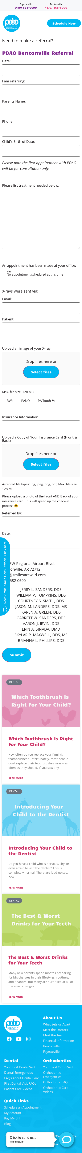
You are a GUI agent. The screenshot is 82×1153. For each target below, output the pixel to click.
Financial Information (58, 1040)
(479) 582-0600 (26, 7)
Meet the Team (54, 1035)
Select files (41, 372)
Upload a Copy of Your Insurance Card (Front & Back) (39, 439)
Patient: (8, 319)
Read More (15, 778)
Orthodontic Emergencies (52, 1074)
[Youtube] (19, 1039)
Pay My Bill (12, 1118)
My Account (12, 1113)
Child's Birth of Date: (18, 141)
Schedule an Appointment (22, 1107)
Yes (9, 271)
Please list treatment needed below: (30, 185)
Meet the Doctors (55, 1030)
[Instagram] (28, 1039)
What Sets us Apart (56, 1024)
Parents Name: (14, 101)
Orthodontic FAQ (55, 1082)
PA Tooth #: (46, 400)
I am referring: (13, 81)
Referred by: (12, 513)
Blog (7, 1124)
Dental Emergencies (18, 1072)
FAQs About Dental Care (21, 1078)
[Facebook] (9, 1039)
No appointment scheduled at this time (35, 274)
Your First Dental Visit (19, 1067)
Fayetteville (26, 4)
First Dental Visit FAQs (20, 1083)
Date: (6, 61)
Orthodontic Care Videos (55, 1089)
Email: (7, 299)
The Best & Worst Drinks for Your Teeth (38, 959)
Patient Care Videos (18, 1089)
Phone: (7, 121)
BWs (10, 400)
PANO (25, 400)
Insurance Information (20, 417)
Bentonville (56, 4)
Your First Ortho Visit (58, 1067)
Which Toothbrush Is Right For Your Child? (40, 741)
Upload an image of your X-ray (26, 348)
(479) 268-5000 (56, 7)
